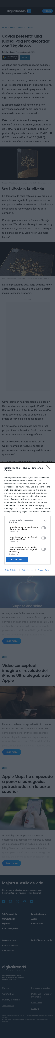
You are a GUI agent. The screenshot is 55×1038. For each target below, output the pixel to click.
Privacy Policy (44, 570)
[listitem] (27, 521)
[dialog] (27, 519)
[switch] (43, 527)
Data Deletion (11, 570)
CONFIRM (16, 559)
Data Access (27, 570)
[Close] (49, 468)
